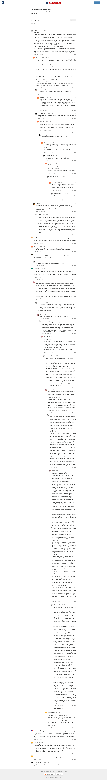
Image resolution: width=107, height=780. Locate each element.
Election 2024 (34, 8)
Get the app (59, 774)
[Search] (89, 2)
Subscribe (96, 2)
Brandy (35, 237)
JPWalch (35, 742)
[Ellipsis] (75, 31)
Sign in (103, 2)
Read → (32, 15)
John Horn (36, 756)
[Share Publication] (92, 2)
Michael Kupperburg (42, 113)
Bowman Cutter (37, 268)
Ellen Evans (38, 57)
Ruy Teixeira (33, 11)
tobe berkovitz (37, 254)
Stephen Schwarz (41, 89)
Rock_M (37, 203)
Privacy (54, 771)
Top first (74, 20)
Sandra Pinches (51, 712)
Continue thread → (58, 199)
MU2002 (35, 30)
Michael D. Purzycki (38, 730)
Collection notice (63, 771)
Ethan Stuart (38, 282)
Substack (47, 777)
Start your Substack (50, 774)
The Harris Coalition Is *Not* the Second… (41, 9)
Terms (58, 771)
